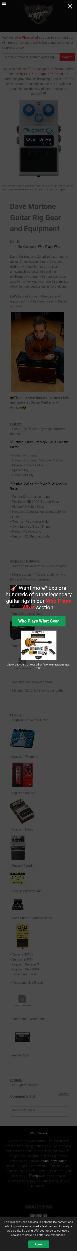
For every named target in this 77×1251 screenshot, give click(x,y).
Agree (39, 1244)
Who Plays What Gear (38, 621)
